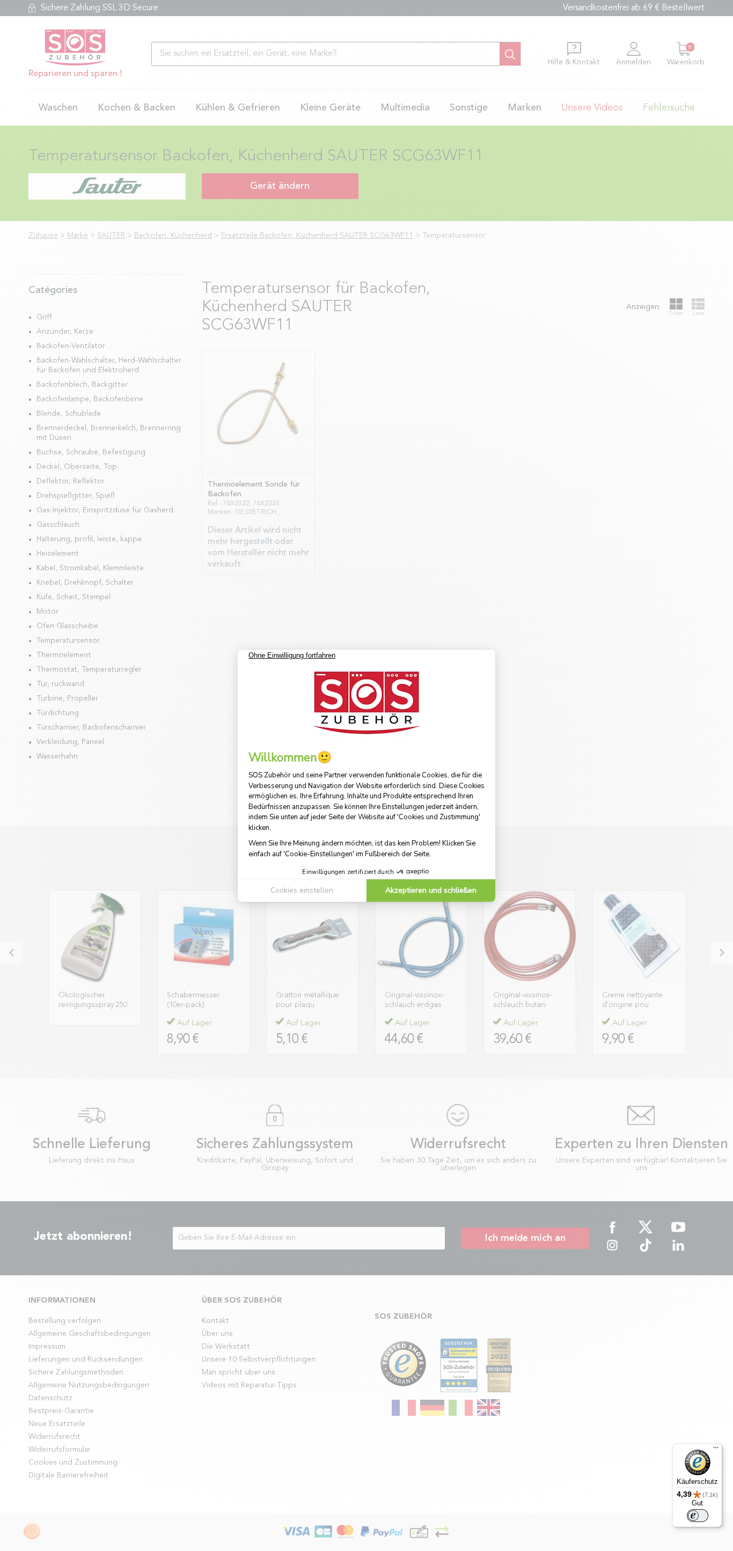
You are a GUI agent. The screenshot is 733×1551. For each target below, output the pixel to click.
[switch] (697, 1515)
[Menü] (715, 1450)
